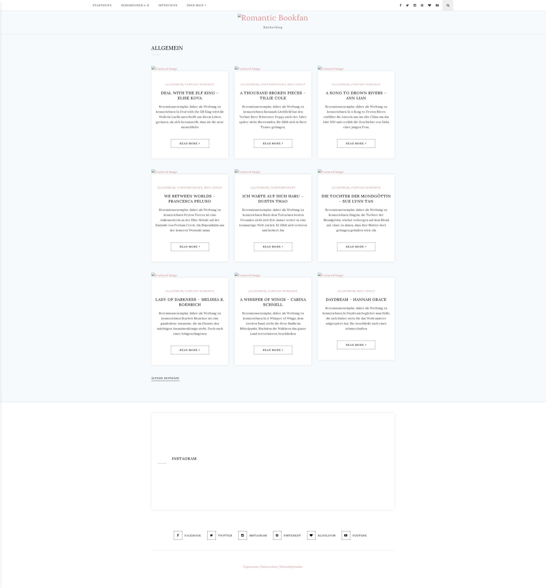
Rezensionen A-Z (135, 5)
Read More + (190, 143)
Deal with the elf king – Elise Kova (190, 95)
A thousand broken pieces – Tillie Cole (273, 95)
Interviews (167, 5)
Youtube (359, 535)
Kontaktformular (291, 567)
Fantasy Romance (199, 84)
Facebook (192, 535)
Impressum (250, 567)
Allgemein (174, 84)
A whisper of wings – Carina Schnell (273, 302)
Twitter (225, 535)
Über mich (195, 5)
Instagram (258, 535)
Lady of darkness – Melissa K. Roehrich (189, 302)
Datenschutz (269, 567)
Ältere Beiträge (165, 378)
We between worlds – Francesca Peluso (189, 199)
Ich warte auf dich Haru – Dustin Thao (273, 199)
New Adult (296, 84)
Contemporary (273, 84)
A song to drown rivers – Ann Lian (356, 95)
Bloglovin (326, 535)
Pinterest (292, 535)
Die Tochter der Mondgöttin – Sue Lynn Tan (356, 199)
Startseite (102, 5)
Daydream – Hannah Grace (356, 299)
